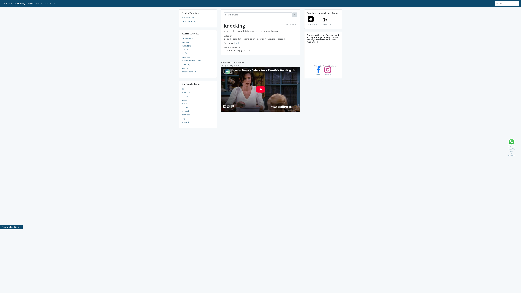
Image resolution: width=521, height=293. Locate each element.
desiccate (186, 111)
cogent (185, 118)
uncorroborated (189, 71)
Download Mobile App (11, 227)
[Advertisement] (198, 171)
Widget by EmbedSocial (324, 66)
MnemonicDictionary (13, 3)
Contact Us (50, 3)
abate (184, 100)
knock (236, 43)
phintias (185, 49)
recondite (186, 122)
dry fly (184, 53)
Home (31, 3)
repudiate (186, 92)
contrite (185, 107)
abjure (184, 103)
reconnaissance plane (191, 60)
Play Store (326, 24)
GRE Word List (188, 17)
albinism (185, 68)
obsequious (187, 96)
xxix (183, 88)
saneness (186, 57)
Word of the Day (189, 21)
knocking (185, 42)
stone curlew (187, 38)
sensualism (186, 45)
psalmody (186, 64)
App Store (312, 24)
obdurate (186, 114)
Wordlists (39, 3)
